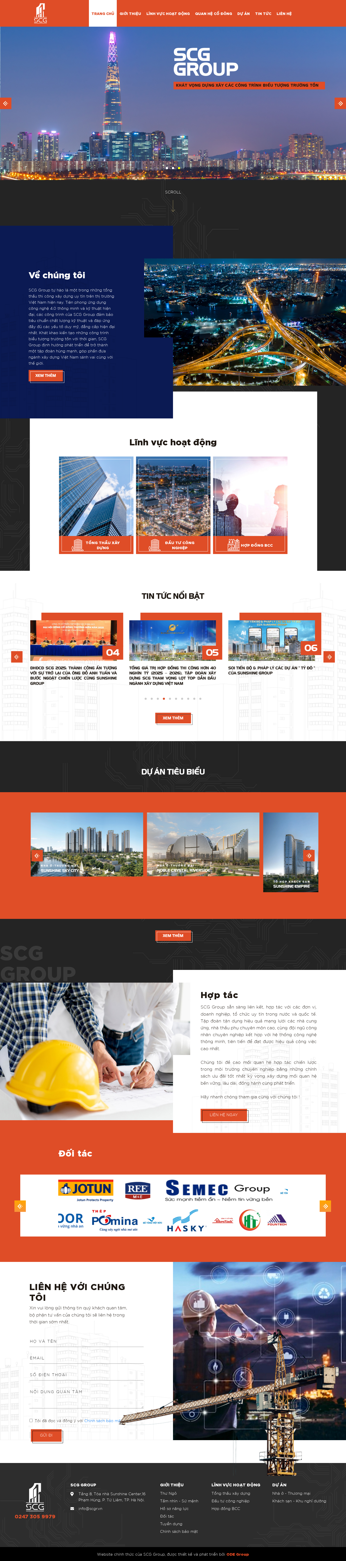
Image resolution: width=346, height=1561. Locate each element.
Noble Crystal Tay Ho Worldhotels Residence (192, 869)
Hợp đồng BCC (226, 1508)
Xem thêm (45, 375)
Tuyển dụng (171, 1523)
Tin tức (263, 13)
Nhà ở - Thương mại (291, 1493)
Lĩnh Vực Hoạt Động (168, 13)
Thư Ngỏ (168, 1493)
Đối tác (167, 1516)
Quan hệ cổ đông (213, 13)
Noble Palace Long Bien (63, 891)
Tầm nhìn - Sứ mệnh (179, 1500)
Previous (17, 657)
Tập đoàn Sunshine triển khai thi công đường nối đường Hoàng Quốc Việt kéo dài (104, 673)
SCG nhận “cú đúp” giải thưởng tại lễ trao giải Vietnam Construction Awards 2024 (302, 673)
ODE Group (237, 1553)
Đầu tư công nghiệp (230, 1500)
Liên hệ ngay (224, 1114)
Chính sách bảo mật (103, 1420)
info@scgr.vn (90, 1508)
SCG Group (38, 960)
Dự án (243, 13)
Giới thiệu (130, 13)
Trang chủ (102, 13)
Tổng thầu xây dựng (231, 1493)
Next (329, 657)
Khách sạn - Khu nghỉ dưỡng (299, 1500)
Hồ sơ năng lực (174, 1508)
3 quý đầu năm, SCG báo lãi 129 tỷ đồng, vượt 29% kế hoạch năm (203, 670)
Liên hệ (284, 13)
